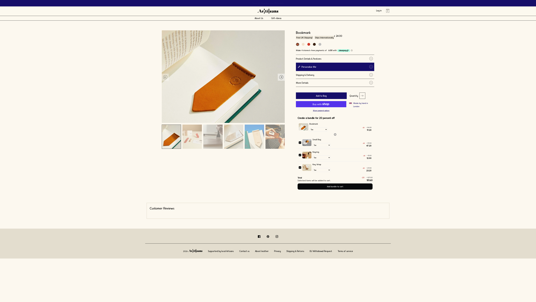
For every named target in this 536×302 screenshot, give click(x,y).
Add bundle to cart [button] (335, 186)
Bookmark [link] (313, 124)
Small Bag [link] (317, 139)
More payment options (321, 110)
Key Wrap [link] (317, 164)
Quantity (354, 95)
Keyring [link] (316, 152)
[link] (303, 126)
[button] (281, 77)
